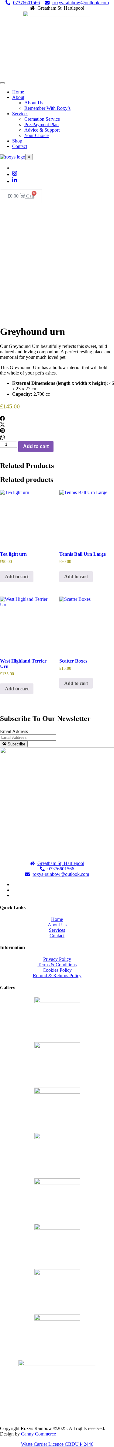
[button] (57, 419)
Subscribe (15, 744)
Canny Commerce (38, 1433)
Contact (19, 146)
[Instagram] (14, 174)
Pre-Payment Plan (41, 124)
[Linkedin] (14, 181)
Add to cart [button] (17, 576)
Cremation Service (42, 119)
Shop (17, 140)
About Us (33, 102)
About (18, 97)
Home (18, 91)
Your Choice (36, 135)
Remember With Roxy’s (47, 108)
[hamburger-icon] (2, 83)
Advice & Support (42, 130)
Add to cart (36, 446)
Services (20, 113)
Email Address (14, 731)
